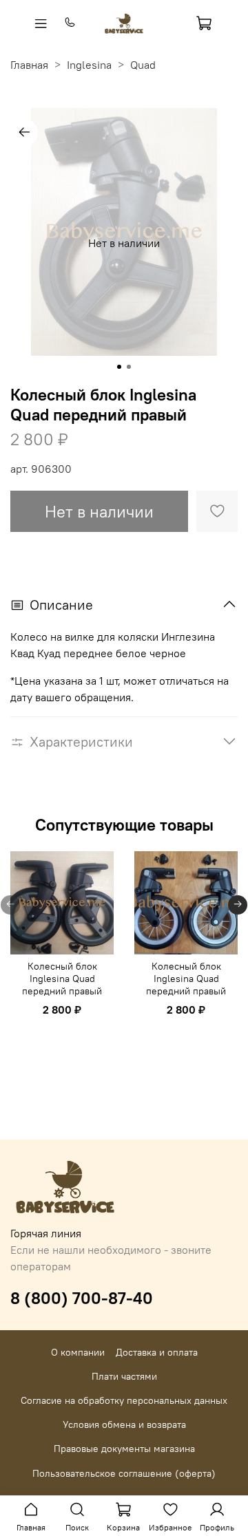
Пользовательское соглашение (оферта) (124, 1473)
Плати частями (124, 1376)
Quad (143, 65)
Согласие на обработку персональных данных (124, 1400)
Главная (29, 65)
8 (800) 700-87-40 (81, 1298)
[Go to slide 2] (129, 367)
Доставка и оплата (157, 1352)
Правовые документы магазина (124, 1448)
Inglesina (89, 65)
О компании (78, 1352)
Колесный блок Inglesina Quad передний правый (62, 978)
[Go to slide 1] (119, 367)
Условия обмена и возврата (124, 1424)
